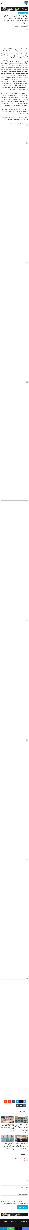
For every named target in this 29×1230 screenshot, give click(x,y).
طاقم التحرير (23, 26)
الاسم (26, 1180)
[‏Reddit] (5, 1101)
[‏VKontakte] (24, 1105)
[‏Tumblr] (13, 1101)
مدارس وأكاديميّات (23, 13)
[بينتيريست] (9, 1101)
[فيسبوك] (24, 1101)
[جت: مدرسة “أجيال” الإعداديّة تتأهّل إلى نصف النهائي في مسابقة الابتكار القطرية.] (7, 1138)
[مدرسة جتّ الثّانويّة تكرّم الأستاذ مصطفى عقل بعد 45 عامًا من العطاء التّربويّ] (21, 1138)
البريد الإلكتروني (24, 1187)
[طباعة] (17, 1105)
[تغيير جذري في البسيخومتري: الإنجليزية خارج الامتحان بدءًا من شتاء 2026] (7, 1119)
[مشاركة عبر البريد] (21, 1105)
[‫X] (21, 1101)
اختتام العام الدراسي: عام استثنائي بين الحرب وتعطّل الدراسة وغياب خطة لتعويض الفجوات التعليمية (21, 1127)
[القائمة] (2, 3)
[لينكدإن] (17, 1101)
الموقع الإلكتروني (23, 1194)
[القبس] (26, 3)
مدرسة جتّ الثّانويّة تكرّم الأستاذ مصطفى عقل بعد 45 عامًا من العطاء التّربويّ (21, 1145)
